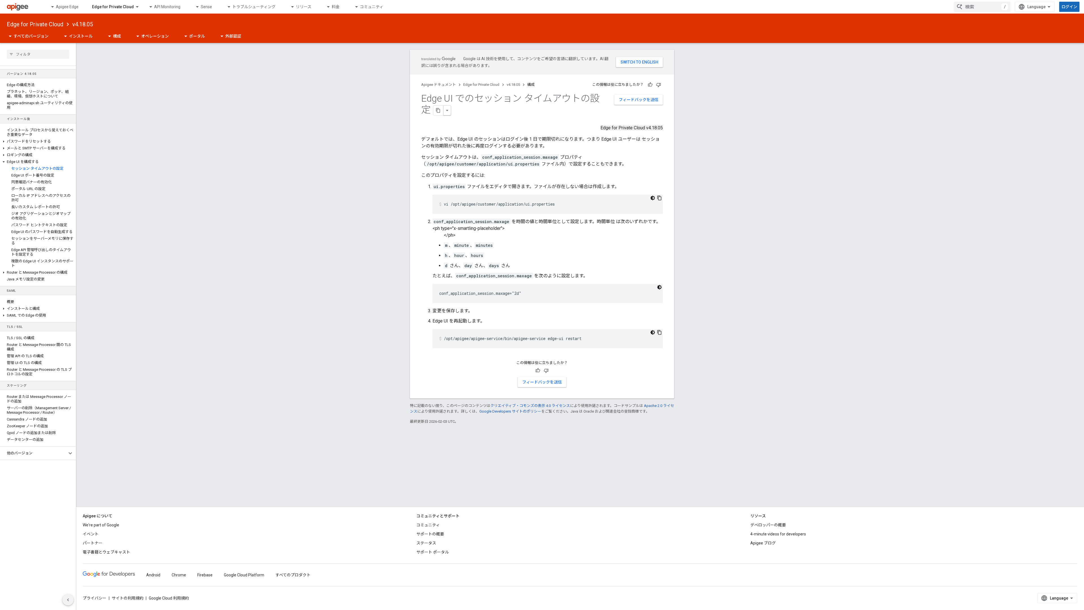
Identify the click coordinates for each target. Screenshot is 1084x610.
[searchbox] (38, 54)
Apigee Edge (67, 7)
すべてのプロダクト (293, 575)
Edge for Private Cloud (113, 7)
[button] (38, 141)
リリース (303, 7)
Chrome (179, 575)
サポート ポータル (432, 552)
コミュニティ (371, 7)
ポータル (197, 36)
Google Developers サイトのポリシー (510, 411)
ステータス (426, 543)
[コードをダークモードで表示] (652, 198)
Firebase (205, 575)
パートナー (92, 543)
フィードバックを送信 (638, 99)
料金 (336, 7)
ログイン (1069, 7)
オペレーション (155, 36)
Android (153, 575)
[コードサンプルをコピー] (659, 198)
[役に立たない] (658, 84)
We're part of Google (101, 525)
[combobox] (982, 7)
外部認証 (233, 36)
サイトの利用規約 (127, 598)
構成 (117, 36)
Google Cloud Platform (244, 575)
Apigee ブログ (763, 543)
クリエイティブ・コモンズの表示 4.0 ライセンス (530, 406)
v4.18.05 (82, 24)
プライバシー (94, 598)
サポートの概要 (430, 534)
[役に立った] (650, 84)
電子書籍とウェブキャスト (106, 552)
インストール (81, 36)
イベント (91, 534)
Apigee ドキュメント (438, 84)
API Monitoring (167, 7)
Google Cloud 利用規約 (169, 598)
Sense (206, 7)
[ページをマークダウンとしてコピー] (438, 110)
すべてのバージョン (31, 36)
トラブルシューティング (254, 7)
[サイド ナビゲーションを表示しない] (68, 599)
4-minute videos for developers (778, 534)
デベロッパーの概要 (768, 525)
